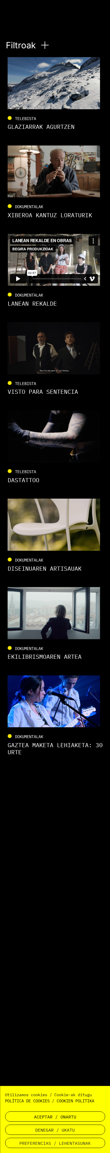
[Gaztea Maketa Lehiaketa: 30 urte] (55, 715)
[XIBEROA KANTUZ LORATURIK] (55, 182)
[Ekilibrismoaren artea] (55, 624)
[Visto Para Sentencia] (55, 359)
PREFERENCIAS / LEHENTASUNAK (55, 1143)
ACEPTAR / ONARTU (55, 1117)
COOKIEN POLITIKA (75, 1101)
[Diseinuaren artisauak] (55, 535)
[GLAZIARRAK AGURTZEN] (55, 94)
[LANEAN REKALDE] (55, 270)
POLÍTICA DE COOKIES (27, 1101)
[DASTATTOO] (55, 447)
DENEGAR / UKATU (55, 1130)
